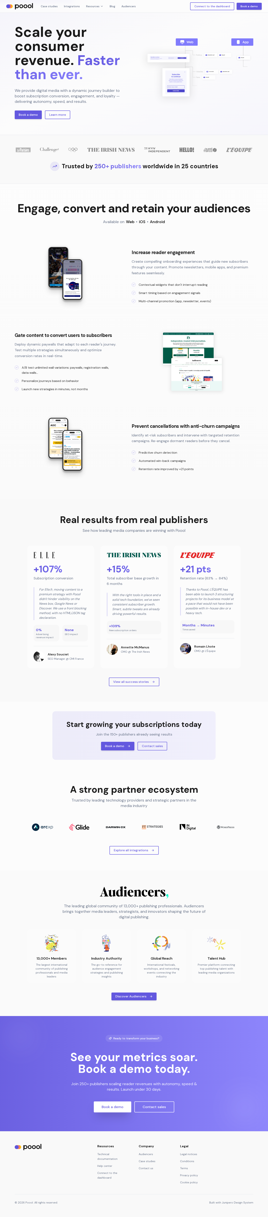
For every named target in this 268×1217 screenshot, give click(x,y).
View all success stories (131, 682)
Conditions (187, 1161)
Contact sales (152, 746)
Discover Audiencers (130, 996)
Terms (184, 1168)
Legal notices (188, 1154)
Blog (112, 6)
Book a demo (249, 6)
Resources (92, 6)
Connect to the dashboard (212, 6)
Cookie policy (189, 1182)
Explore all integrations (131, 850)
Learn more (57, 115)
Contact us (146, 1168)
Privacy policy (189, 1175)
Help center (104, 1166)
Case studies (49, 6)
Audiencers (128, 6)
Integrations (72, 6)
